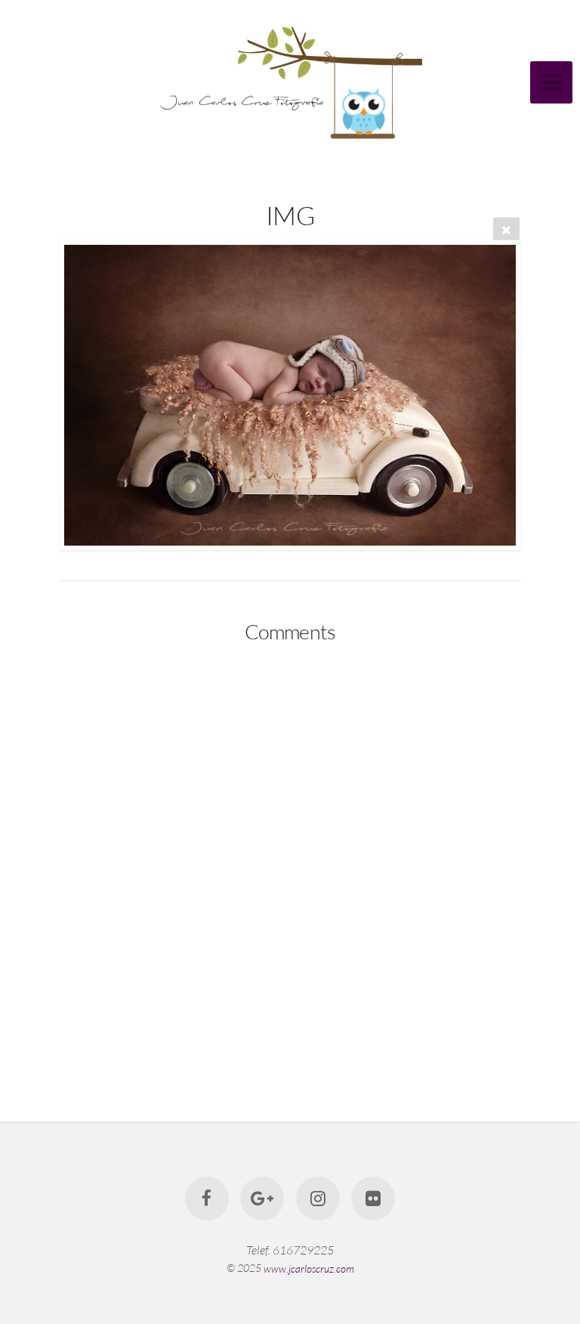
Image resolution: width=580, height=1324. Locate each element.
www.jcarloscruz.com (309, 1267)
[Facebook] (207, 1198)
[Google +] (262, 1198)
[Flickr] (373, 1198)
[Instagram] (318, 1198)
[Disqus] (290, 855)
